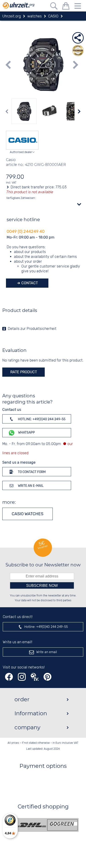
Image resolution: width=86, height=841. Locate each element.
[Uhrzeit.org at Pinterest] (47, 677)
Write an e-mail (30, 486)
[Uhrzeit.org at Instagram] (22, 677)
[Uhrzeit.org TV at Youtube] (34, 677)
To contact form (31, 472)
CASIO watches (27, 513)
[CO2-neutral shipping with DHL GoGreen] (46, 825)
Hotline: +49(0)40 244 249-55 (41, 419)
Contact (29, 283)
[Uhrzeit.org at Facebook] (9, 677)
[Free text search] (54, 6)
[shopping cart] (65, 6)
